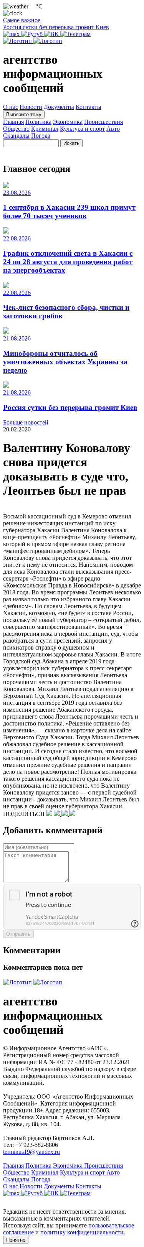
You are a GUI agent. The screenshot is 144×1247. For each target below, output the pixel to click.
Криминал (44, 128)
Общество (16, 128)
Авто (113, 128)
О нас (10, 107)
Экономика (68, 121)
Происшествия (103, 121)
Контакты (88, 107)
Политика (38, 121)
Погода (40, 135)
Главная (13, 121)
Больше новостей (25, 422)
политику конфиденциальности (82, 1232)
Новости (31, 107)
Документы (59, 107)
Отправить (18, 934)
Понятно (15, 1240)
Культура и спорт (82, 128)
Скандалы (16, 135)
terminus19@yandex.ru (31, 1151)
